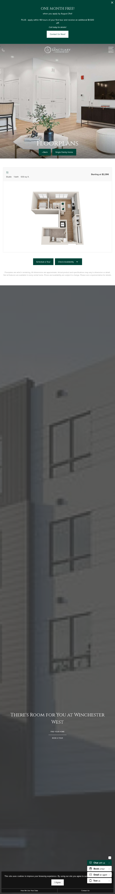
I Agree (58, 882)
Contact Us (85, 890)
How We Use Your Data (29, 890)
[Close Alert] (112, 3)
